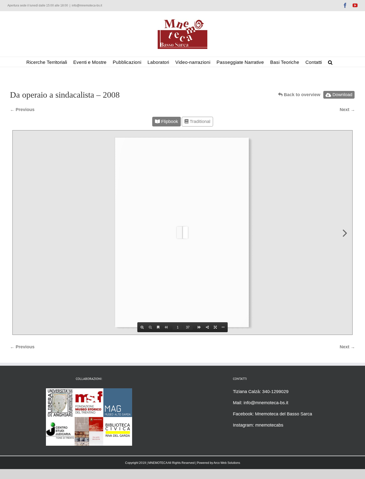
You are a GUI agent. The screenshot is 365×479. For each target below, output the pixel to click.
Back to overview (301, 94)
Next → (347, 109)
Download (342, 94)
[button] (330, 62)
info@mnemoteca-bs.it (87, 5)
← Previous (22, 109)
